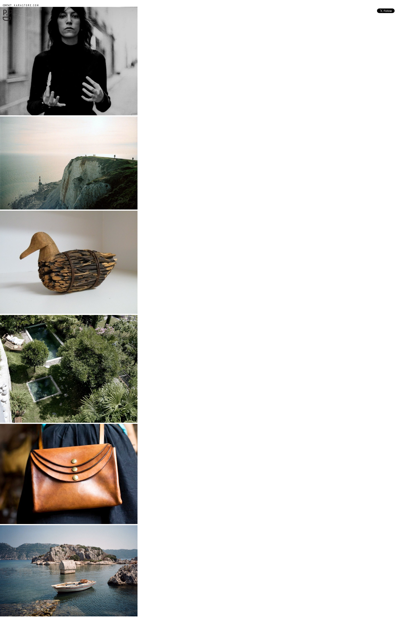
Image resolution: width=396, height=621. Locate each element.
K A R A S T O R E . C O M (25, 5)
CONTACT (7, 5)
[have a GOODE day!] (7, 20)
